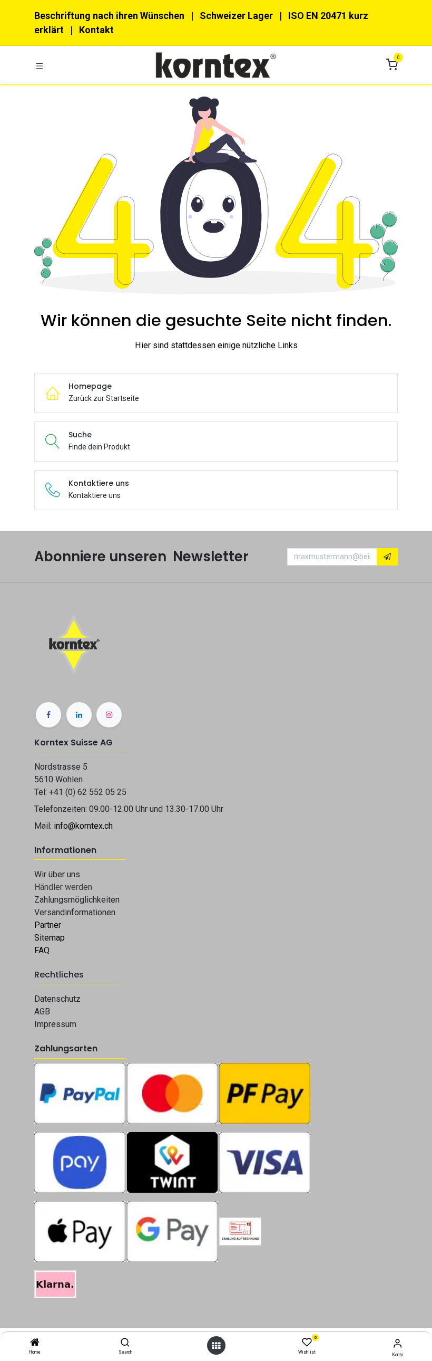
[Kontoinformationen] (397, 1343)
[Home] (35, 1343)
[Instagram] (109, 714)
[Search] (125, 1343)
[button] (387, 557)
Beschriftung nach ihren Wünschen (109, 15)
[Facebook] (48, 714)
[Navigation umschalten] (39, 65)
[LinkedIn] (79, 714)
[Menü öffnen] (216, 1345)
